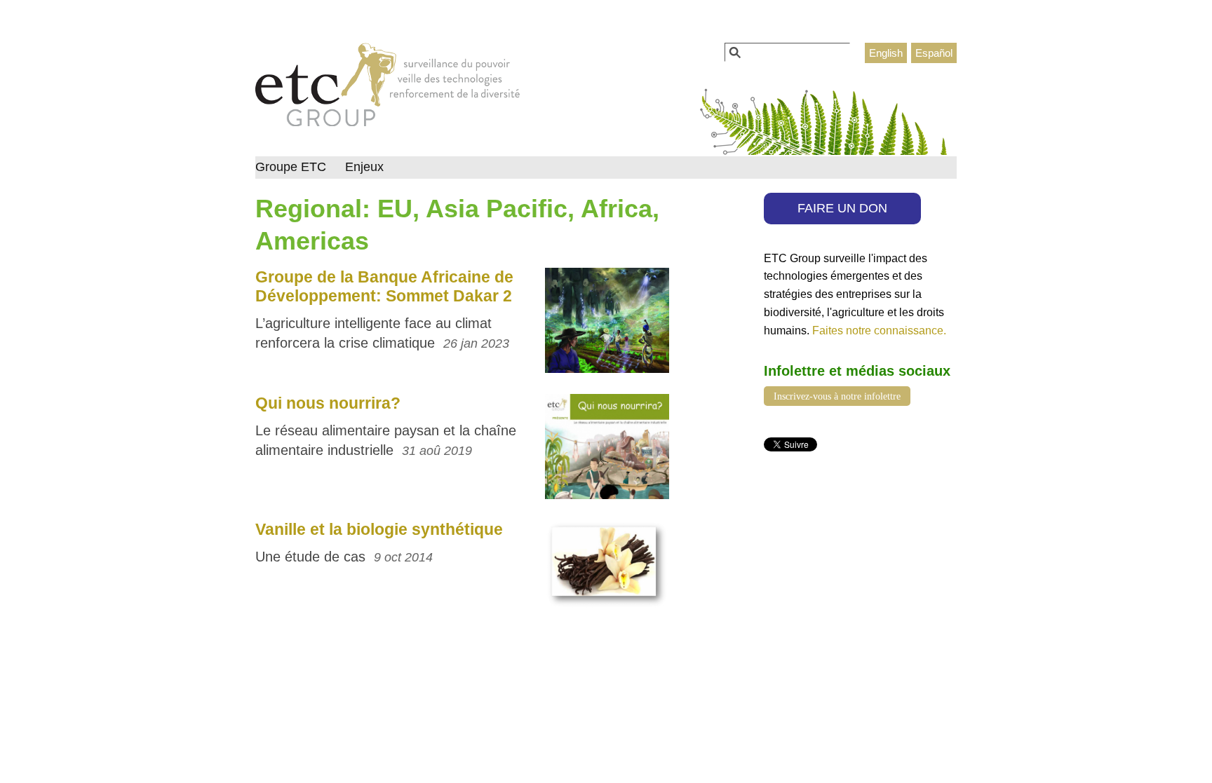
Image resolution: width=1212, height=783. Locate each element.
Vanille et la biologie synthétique (379, 529)
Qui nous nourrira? (327, 403)
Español (933, 53)
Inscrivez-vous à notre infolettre (837, 396)
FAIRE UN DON (842, 208)
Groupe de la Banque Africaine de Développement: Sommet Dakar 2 (384, 286)
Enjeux (364, 167)
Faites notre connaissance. (879, 330)
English (886, 53)
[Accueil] (387, 88)
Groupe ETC (290, 167)
